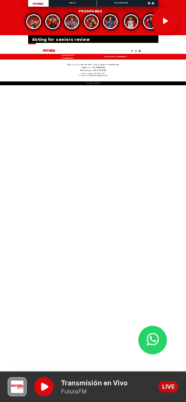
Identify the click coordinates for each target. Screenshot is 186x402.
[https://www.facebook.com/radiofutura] (149, 6)
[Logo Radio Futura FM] (38, 5)
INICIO (72, 2)
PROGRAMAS (121, 2)
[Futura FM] (34, 22)
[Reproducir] (165, 21)
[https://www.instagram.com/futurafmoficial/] (153, 6)
